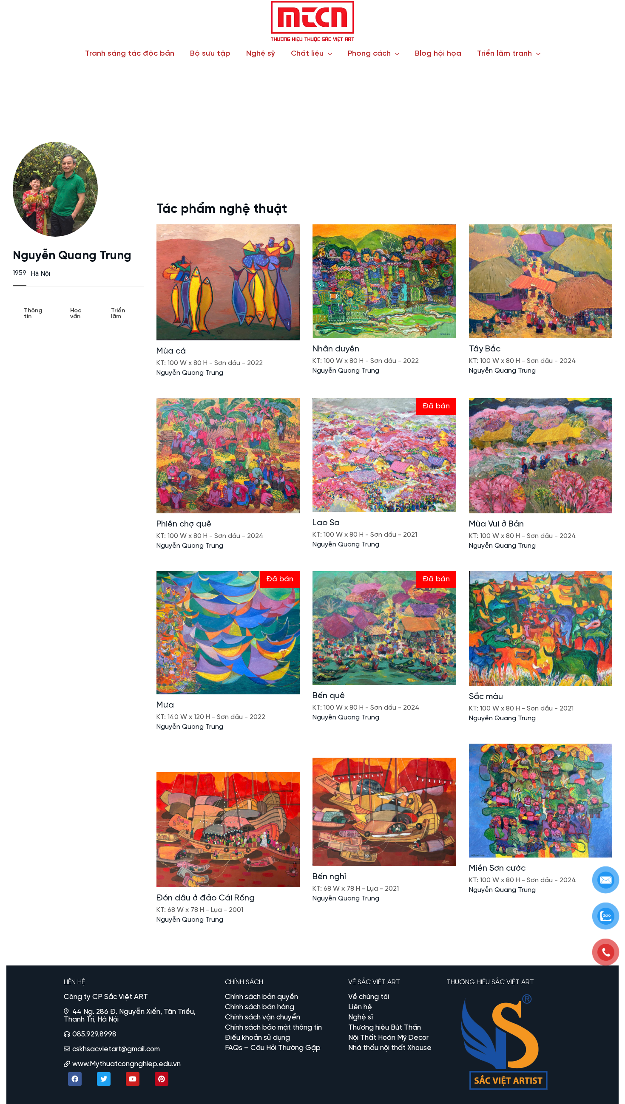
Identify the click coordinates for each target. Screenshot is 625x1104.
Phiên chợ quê (183, 524)
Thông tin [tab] (33, 314)
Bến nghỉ (329, 876)
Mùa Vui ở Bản (496, 524)
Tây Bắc (484, 349)
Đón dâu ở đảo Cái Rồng (205, 898)
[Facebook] (75, 1079)
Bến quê (328, 695)
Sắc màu (486, 696)
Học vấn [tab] (75, 314)
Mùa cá (171, 351)
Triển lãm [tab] (118, 314)
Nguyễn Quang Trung (189, 372)
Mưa (165, 705)
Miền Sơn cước (497, 868)
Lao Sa (326, 522)
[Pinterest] (161, 1079)
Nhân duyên (335, 349)
